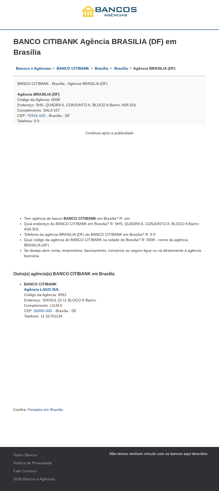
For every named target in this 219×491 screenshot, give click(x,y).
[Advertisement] (109, 173)
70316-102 (36, 115)
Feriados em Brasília (45, 409)
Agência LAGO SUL (42, 289)
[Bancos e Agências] (109, 11)
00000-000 (43, 311)
